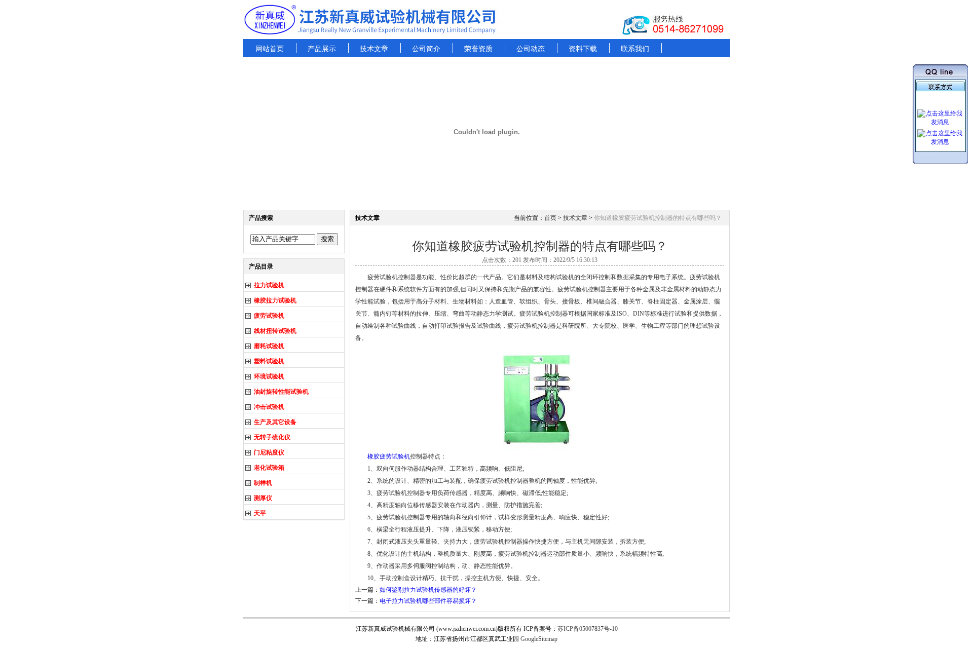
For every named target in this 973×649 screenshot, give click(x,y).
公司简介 (426, 49)
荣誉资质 (478, 49)
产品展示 (322, 49)
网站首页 (269, 49)
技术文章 (374, 49)
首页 (550, 217)
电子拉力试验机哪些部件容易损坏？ (428, 600)
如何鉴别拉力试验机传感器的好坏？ (428, 589)
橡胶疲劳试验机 (388, 456)
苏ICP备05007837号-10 (587, 628)
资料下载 (583, 49)
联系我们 (635, 49)
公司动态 (530, 49)
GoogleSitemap (538, 638)
